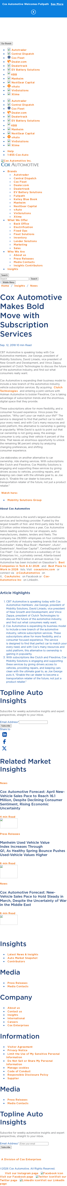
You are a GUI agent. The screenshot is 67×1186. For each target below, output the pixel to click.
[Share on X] (4, 750)
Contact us (14, 1011)
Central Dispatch (25, 178)
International (16, 1018)
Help (10, 151)
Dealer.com (21, 185)
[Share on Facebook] (4, 743)
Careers (12, 1022)
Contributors (16, 961)
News (34, 285)
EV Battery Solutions (28, 192)
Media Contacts (24, 262)
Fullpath (19, 195)
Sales (17, 248)
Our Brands (6, 43)
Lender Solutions (25, 241)
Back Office (21, 223)
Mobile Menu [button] (8, 282)
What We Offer (17, 220)
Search (34, 279)
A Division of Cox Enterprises (21, 1159)
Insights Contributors (28, 265)
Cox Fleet (20, 181)
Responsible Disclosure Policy (27, 1074)
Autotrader (21, 174)
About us (20, 255)
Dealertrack (21, 188)
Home (5, 285)
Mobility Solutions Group (24, 500)
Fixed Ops (20, 230)
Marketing (20, 244)
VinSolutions (22, 213)
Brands (12, 171)
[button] (4, 275)
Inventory (20, 237)
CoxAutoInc (12, 576)
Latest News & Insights (22, 954)
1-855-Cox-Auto (18, 154)
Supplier (13, 1078)
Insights (12, 269)
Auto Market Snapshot (22, 958)
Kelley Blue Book (25, 199)
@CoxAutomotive (28, 573)
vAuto (18, 209)
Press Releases (24, 258)
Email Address (9, 722)
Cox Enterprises (18, 1025)
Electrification (23, 227)
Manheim (20, 202)
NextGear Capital (25, 206)
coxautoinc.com (44, 569)
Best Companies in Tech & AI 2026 (32, 564)
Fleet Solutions (24, 234)
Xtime (18, 216)
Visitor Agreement (20, 1047)
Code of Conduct (19, 1071)
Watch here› (9, 493)
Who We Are (16, 251)
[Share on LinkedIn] (4, 737)
